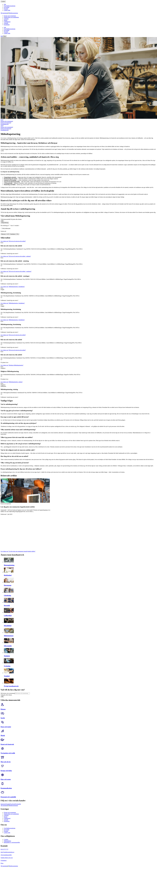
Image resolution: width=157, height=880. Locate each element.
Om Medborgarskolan (9, 828)
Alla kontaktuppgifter (6, 855)
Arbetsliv (6, 815)
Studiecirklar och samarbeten (11, 814)
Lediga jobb (7, 832)
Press (2, 863)
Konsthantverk (4, 124)
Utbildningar (7, 818)
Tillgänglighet (7, 841)
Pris (18, 234)
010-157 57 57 (4, 849)
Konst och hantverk (6, 122)
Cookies (3, 1)
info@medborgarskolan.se (7, 852)
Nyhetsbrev (4, 860)
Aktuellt (6, 819)
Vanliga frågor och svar (7, 857)
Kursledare (7, 821)
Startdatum (12, 234)
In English (6, 829)
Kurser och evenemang (7, 121)
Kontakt (6, 831)
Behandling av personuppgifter (12, 842)
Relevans (3, 234)
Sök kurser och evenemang (8, 693)
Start (2, 119)
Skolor (5, 817)
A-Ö (8, 234)
